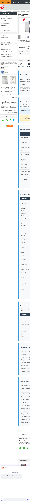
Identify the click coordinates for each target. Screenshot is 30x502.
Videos (14, 2)
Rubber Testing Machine (5, 16)
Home (2, 2)
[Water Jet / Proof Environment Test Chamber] (2, 72)
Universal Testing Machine (6, 23)
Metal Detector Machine (5, 30)
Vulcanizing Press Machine (6, 18)
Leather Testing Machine (6, 44)
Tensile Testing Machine (5, 27)
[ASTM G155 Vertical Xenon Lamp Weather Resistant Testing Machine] (2, 67)
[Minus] (28, 468)
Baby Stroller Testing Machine (7, 51)
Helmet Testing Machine (5, 37)
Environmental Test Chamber (14, 11)
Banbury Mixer (4, 25)
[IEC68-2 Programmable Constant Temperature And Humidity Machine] (2, 63)
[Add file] (2, 499)
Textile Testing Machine (5, 39)
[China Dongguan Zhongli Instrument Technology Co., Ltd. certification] (5, 80)
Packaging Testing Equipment (7, 35)
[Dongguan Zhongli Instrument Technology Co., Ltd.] (2, 7)
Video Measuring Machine (6, 49)
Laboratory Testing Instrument (7, 56)
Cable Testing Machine (5, 42)
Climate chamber (25, 434)
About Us (20, 2)
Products (8, 2)
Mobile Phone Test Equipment (7, 47)
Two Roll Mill (3, 20)
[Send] (28, 499)
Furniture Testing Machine (6, 54)
